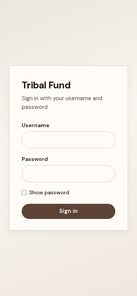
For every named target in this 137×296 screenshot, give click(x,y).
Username (35, 125)
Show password (49, 192)
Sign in (68, 211)
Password (35, 159)
